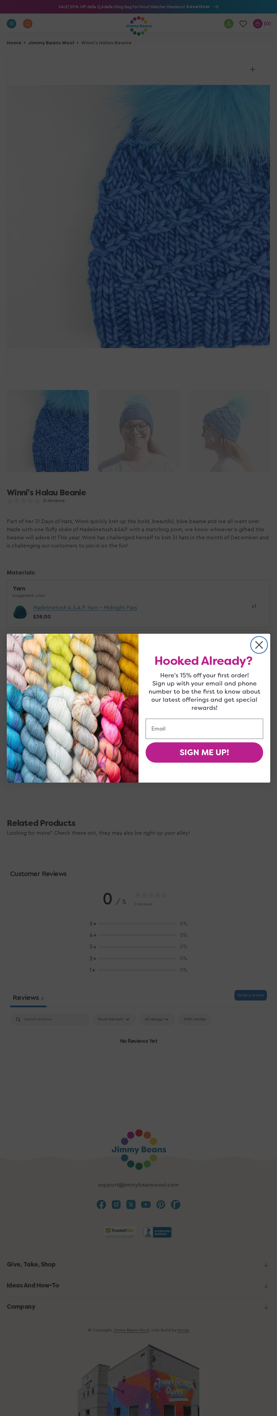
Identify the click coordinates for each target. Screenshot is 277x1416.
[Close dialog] (259, 644)
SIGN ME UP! (204, 752)
